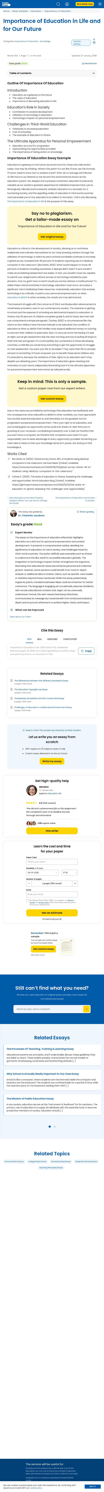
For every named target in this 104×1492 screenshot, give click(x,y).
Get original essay (52, 236)
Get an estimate (52, 912)
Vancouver (70, 639)
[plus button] (75, 883)
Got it (93, 1486)
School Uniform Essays (14, 1161)
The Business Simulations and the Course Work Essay (39, 698)
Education (36, 11)
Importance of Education (58, 11)
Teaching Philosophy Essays (51, 1168)
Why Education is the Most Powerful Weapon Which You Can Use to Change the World (28, 500)
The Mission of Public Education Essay (30, 1098)
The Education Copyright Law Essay (31, 689)
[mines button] (29, 883)
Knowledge (45, 41)
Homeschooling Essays (61, 1161)
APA (29, 639)
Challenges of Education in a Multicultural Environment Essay (43, 707)
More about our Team (20, 616)
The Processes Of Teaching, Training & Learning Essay (40, 1049)
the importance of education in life (25, 201)
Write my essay (52, 761)
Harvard (52, 639)
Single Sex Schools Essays (86, 1161)
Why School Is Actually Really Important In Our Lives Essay (42, 1073)
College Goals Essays (37, 1161)
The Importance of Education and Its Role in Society (75, 499)
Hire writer (52, 830)
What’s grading (87, 511)
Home (6, 11)
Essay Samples (20, 11)
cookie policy (36, 1488)
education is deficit (17, 297)
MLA (39, 639)
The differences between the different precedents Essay (41, 680)
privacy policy (44, 902)
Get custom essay (52, 398)
